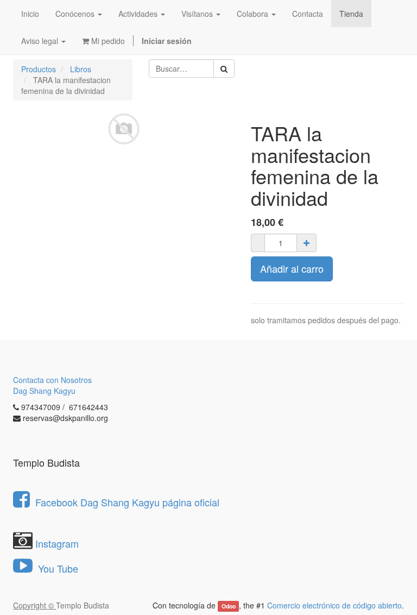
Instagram (57, 543)
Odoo (229, 606)
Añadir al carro (292, 268)
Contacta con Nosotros (52, 379)
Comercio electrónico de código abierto (334, 605)
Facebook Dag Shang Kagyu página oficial (127, 502)
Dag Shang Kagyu (44, 390)
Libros (80, 69)
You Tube (56, 568)
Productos (38, 69)
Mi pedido (107, 40)
